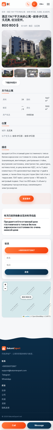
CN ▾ (41, 4)
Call (14, 425)
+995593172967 (28, 4)
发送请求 (26, 198)
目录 (3, 12)
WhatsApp (6, 379)
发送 (26, 272)
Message (39, 425)
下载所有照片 (11, 82)
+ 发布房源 (34, 4)
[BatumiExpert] (6, 4)
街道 (4, 399)
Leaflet (26, 316)
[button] (32, 301)
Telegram (6, 375)
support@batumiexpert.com (14, 370)
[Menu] (48, 4)
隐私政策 (6, 407)
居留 (4, 403)
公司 (4, 394)
